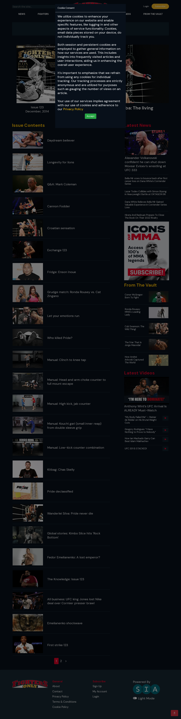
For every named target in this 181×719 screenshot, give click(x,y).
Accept (90, 116)
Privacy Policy (73, 109)
